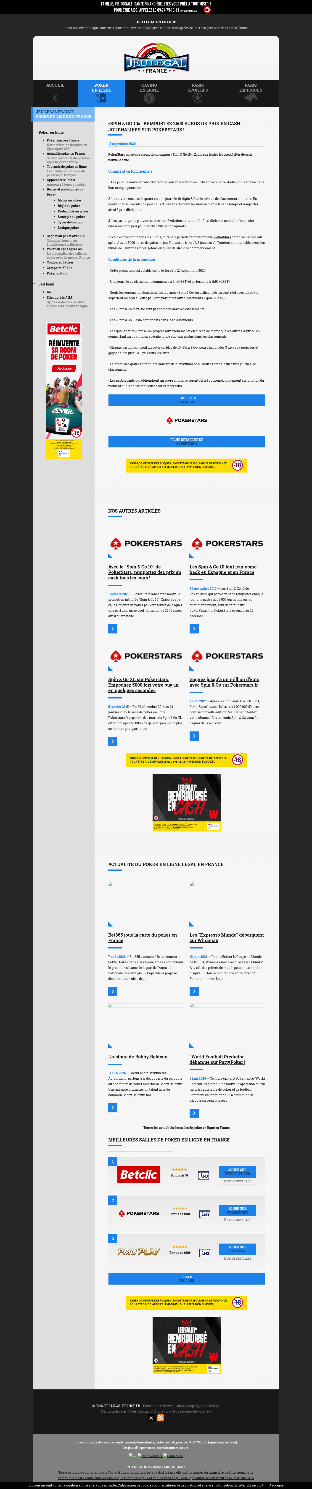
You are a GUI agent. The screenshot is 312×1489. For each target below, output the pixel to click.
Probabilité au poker (73, 211)
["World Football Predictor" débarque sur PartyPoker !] (227, 1025)
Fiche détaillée (239, 1181)
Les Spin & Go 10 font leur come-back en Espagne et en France (224, 569)
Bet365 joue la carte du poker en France (142, 937)
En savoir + (255, 1485)
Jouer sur (186, 400)
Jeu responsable (184, 1411)
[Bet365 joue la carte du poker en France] (146, 904)
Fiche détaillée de (186, 441)
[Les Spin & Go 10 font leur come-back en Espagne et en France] (227, 543)
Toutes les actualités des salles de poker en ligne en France (186, 1127)
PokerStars (116, 154)
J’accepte (276, 1485)
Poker (186, 1279)
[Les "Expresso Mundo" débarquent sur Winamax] (227, 904)
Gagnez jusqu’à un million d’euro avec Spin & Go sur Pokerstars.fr (224, 682)
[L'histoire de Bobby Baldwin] (146, 1025)
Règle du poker (69, 206)
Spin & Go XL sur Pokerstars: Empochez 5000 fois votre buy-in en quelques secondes (143, 684)
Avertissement (140, 1411)
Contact (205, 1411)
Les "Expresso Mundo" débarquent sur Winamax (227, 937)
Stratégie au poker (71, 217)
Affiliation (161, 1411)
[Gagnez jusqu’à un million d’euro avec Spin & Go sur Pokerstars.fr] (227, 656)
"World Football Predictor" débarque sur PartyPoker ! (218, 1059)
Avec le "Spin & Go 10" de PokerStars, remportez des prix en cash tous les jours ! (144, 572)
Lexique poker (68, 228)
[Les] (194, 991)
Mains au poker (69, 200)
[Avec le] (112, 628)
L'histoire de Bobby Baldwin (138, 1057)
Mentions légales (114, 1411)
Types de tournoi (70, 222)
